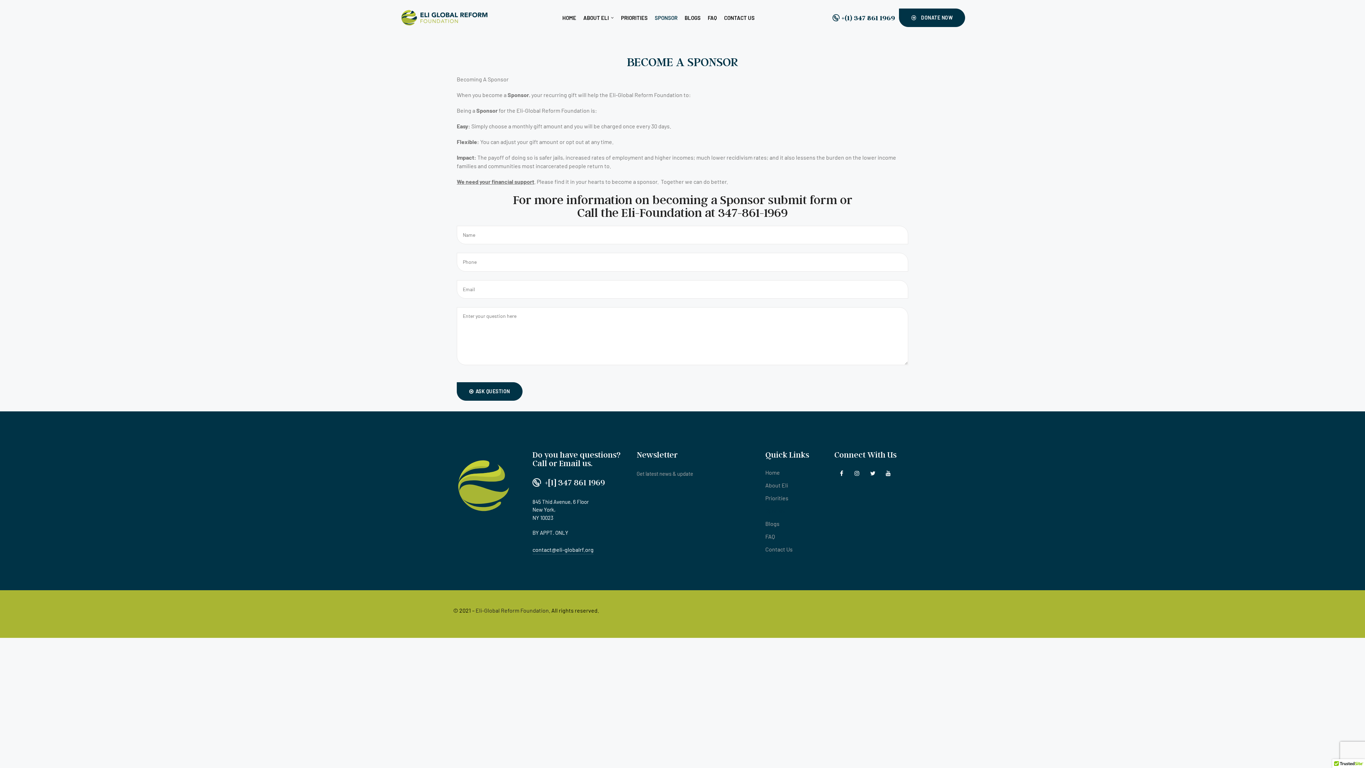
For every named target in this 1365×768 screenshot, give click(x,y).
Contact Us (739, 18)
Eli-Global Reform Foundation (512, 610)
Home (569, 18)
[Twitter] (873, 473)
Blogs (693, 18)
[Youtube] (888, 473)
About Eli (596, 18)
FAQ (712, 18)
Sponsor (666, 18)
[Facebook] (841, 473)
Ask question (493, 391)
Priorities (634, 18)
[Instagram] (857, 473)
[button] (932, 18)
